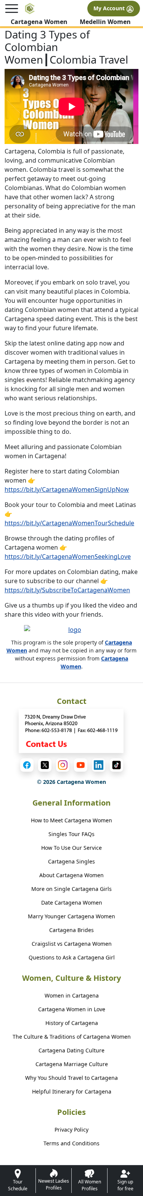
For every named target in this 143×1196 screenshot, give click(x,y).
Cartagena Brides (71, 930)
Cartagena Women (39, 22)
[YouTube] (80, 765)
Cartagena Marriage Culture (71, 1064)
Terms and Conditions (71, 1143)
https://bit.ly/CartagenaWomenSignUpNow (67, 489)
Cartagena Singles (71, 861)
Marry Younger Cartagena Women (71, 916)
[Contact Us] (72, 731)
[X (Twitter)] (44, 765)
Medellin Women (105, 22)
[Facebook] (27, 765)
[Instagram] (62, 765)
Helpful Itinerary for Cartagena (71, 1091)
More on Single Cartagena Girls (71, 888)
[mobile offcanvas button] (11, 8)
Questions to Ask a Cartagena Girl (72, 957)
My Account (109, 8)
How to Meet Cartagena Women (71, 820)
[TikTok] (116, 765)
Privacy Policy (71, 1129)
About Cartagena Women (71, 875)
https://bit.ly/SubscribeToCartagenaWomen (67, 590)
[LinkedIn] (98, 765)
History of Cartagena (71, 1023)
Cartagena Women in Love (71, 1009)
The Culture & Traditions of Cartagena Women (72, 1036)
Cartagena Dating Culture (71, 1050)
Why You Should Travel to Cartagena (71, 1077)
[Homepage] (30, 8)
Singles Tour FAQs (71, 834)
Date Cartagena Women (71, 902)
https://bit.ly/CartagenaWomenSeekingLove (68, 556)
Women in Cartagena (72, 995)
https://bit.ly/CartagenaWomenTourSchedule (69, 523)
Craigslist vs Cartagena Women (72, 943)
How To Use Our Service (71, 847)
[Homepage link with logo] (71, 631)
